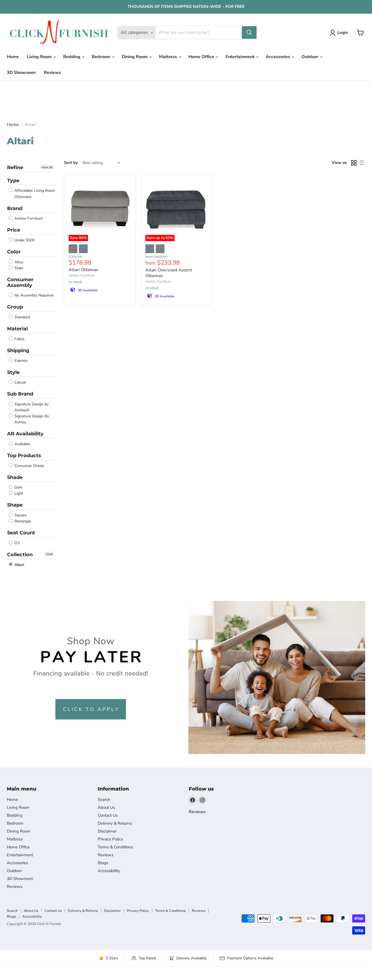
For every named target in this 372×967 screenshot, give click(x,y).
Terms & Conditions (115, 847)
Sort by (71, 162)
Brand (14, 208)
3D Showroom (21, 73)
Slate (18, 268)
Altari (18, 564)
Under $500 (24, 240)
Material (17, 329)
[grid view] (354, 163)
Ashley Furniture (28, 218)
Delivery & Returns (115, 823)
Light (18, 493)
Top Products (24, 456)
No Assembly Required (33, 295)
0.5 (16, 543)
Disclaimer (107, 831)
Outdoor (310, 57)
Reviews (52, 73)
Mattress (168, 57)
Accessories (278, 57)
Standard (21, 317)
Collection (20, 555)
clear (49, 554)
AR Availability (25, 434)
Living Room (40, 57)
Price (13, 230)
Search (104, 799)
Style (13, 372)
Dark (17, 487)
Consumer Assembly (20, 282)
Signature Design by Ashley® (31, 407)
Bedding (72, 57)
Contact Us (108, 815)
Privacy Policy (110, 839)
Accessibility (109, 870)
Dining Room (135, 57)
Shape (15, 505)
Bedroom (101, 57)
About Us (106, 807)
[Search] (249, 32)
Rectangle (22, 521)
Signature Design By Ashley (31, 419)
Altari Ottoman (83, 270)
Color (14, 252)
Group (15, 307)
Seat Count (21, 533)
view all (47, 167)
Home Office (201, 57)
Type (13, 181)
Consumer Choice (28, 465)
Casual (19, 382)
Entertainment (240, 57)
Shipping (18, 351)
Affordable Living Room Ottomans (34, 193)
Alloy (18, 262)
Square (19, 515)
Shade (15, 477)
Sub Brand (20, 394)
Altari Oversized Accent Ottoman (168, 273)
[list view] (361, 163)
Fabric (19, 339)
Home (13, 57)
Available (21, 444)
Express (20, 360)
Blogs (103, 863)
